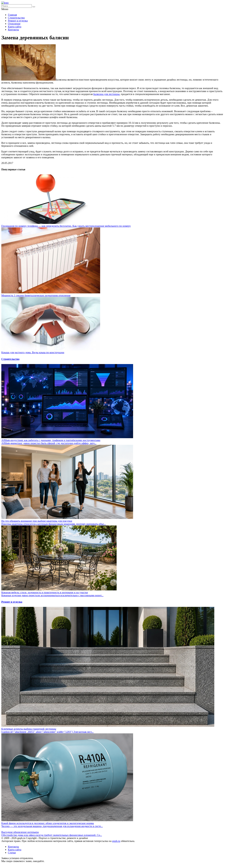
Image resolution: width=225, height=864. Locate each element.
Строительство (16, 17)
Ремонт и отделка (18, 20)
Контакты (13, 29)
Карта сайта (14, 26)
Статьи (12, 852)
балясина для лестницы (106, 94)
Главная (12, 14)
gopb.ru (116, 841)
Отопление (14, 23)
